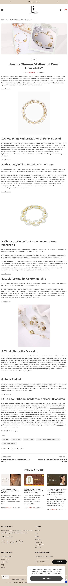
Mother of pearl (28, 439)
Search (3, 567)
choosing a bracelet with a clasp (23, 295)
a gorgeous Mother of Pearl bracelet (29, 388)
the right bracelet (23, 143)
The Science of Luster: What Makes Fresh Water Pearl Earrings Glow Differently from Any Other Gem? (57, 491)
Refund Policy (5, 559)
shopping (60, 425)
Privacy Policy (38, 542)
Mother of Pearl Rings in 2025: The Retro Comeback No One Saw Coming (33, 490)
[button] (10, 2)
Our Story (37, 530)
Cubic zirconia (16, 439)
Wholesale (38, 539)
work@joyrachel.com (7, 536)
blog (7, 19)
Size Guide (4, 562)
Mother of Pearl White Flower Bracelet (48, 439)
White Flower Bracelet (9, 443)
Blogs (36, 533)
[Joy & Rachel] (34, 10)
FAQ (2, 565)
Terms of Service (39, 545)
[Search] (61, 10)
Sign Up (59, 561)
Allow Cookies (46, 578)
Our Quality (38, 547)
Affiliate (37, 536)
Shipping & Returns (6, 556)
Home (2, 19)
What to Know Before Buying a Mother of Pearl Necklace (10, 490)
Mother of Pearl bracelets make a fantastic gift (33, 366)
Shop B (6, 89)
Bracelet (5, 439)
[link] (8, 448)
